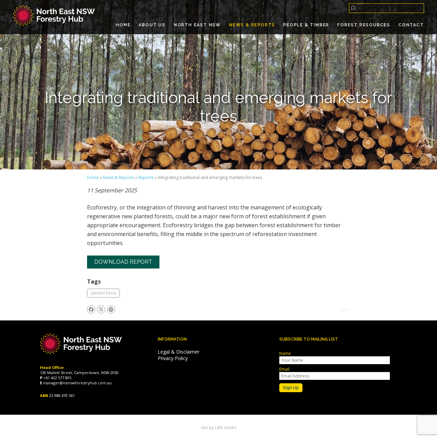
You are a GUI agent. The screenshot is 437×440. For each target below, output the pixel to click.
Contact (411, 25)
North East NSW (197, 25)
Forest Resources (363, 25)
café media (225, 427)
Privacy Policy (173, 358)
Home (123, 25)
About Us (152, 25)
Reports (146, 177)
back (345, 309)
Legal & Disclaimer (178, 351)
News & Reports (252, 25)
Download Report (123, 262)
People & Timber (306, 25)
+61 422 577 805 (57, 377)
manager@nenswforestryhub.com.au (77, 382)
